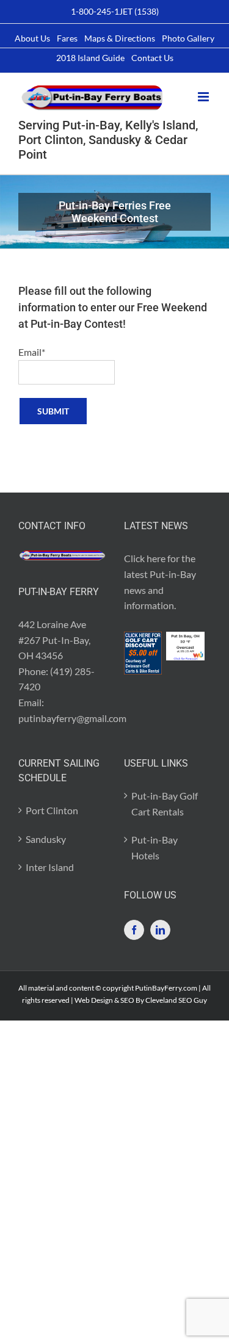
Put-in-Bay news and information (160, 589)
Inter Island (50, 867)
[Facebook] (134, 930)
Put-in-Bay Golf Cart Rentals (164, 803)
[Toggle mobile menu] (204, 96)
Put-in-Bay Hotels (154, 847)
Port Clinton (52, 810)
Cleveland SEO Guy (176, 1000)
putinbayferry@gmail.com (72, 718)
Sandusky (46, 839)
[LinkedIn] (160, 930)
